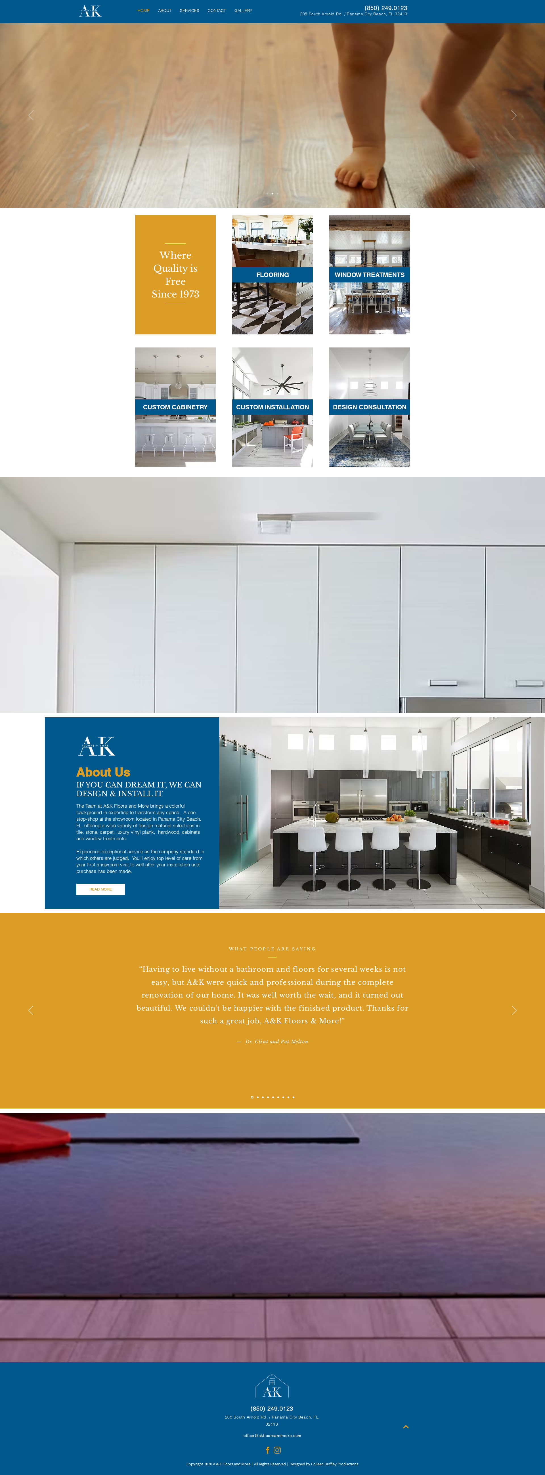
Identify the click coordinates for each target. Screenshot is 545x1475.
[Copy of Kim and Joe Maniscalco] (283, 1097)
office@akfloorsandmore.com (272, 1435)
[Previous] (30, 115)
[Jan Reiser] (273, 1097)
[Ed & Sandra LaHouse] (258, 1097)
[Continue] (406, 1426)
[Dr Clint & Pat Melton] (252, 1097)
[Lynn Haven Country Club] (288, 1097)
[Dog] (267, 193)
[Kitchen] (277, 193)
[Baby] (272, 193)
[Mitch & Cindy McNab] (263, 1097)
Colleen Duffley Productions (334, 1463)
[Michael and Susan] (293, 1097)
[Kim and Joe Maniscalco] (278, 1097)
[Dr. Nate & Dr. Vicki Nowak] (268, 1097)
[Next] (514, 115)
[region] (272, 274)
